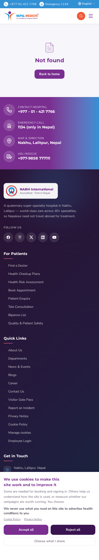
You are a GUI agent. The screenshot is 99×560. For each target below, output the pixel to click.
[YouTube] (54, 237)
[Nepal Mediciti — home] (21, 16)
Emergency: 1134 (56, 4)
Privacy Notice (18, 416)
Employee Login (19, 441)
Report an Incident (21, 408)
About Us (15, 350)
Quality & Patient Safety (25, 323)
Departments (17, 358)
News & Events (19, 367)
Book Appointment (21, 290)
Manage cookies (19, 432)
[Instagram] (19, 237)
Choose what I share (49, 541)
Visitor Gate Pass (20, 400)
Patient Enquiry (19, 298)
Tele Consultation (20, 307)
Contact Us (16, 391)
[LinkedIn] (42, 237)
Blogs (12, 375)
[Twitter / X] (31, 237)
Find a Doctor (18, 265)
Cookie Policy (17, 424)
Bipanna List (17, 315)
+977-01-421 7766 (23, 4)
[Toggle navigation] (90, 16)
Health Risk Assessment (26, 282)
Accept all (26, 530)
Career (12, 383)
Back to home (49, 74)
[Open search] (81, 16)
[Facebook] (8, 237)
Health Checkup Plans (24, 274)
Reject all (73, 530)
